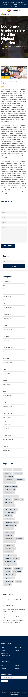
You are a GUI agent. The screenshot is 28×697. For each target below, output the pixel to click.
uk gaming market (9, 578)
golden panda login (9, 492)
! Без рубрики (6, 281)
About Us (4, 650)
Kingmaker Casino (7, 366)
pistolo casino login (9, 545)
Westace (5, 446)
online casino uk (8, 528)
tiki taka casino (17, 571)
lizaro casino (8, 499)
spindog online (17, 568)
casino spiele (8, 473)
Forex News (6, 336)
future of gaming (9, 479)
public (4, 410)
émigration (7, 584)
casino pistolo (17, 469)
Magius (5, 380)
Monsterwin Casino (8, 388)
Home (3, 665)
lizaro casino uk (8, 502)
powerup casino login (10, 561)
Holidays (17, 665)
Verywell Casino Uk (8, 439)
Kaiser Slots (6, 358)
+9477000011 (7, 2)
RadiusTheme (14, 694)
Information (5, 648)
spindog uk (7, 571)
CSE (12, 82)
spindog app (8, 568)
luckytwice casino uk (10, 512)
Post (4, 402)
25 (3, 289)
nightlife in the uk (9, 519)
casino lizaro (8, 469)
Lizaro (4, 369)
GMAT (15, 82)
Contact (17, 668)
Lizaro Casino (6, 373)
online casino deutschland (11, 522)
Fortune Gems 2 (7, 340)
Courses (17, 650)
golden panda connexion (11, 486)
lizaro (15, 496)
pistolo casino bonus (10, 542)
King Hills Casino (7, 362)
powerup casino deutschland (12, 558)
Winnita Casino (7, 450)
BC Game (5, 300)
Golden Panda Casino (8, 347)
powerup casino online (10, 564)
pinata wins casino (9, 532)
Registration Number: (7, 674)
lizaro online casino (9, 505)
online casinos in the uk (10, 525)
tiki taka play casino (9, 574)
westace (18, 581)
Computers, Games (8, 318)
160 (4, 285)
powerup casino (8, 551)
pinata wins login (9, 535)
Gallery (4, 668)
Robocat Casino (7, 417)
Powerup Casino (7, 406)
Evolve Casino (6, 333)
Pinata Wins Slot (7, 395)
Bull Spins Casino (7, 307)
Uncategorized (7, 435)
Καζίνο (5, 454)
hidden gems (8, 496)
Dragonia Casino (7, 329)
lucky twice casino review (11, 509)
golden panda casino (10, 483)
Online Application (19, 648)
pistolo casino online (10, 548)
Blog (4, 303)
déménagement (9, 476)
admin (5, 82)
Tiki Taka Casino (7, 432)
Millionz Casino (7, 384)
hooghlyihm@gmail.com (18, 2)
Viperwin (5, 443)
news (4, 391)
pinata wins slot (8, 538)
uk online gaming (9, 581)
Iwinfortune (6, 355)
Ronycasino (6, 421)
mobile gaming (8, 515)
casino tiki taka (18, 473)
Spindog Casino (7, 424)
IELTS (4, 351)
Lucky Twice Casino (8, 377)
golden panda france (10, 489)
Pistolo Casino (7, 399)
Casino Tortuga (7, 314)
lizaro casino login (18, 499)
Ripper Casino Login (8, 413)
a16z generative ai (7, 296)
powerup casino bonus (10, 555)
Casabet (5, 311)
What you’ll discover (8, 605)
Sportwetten (6, 428)
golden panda (19, 479)
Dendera (5, 325)
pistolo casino (19, 538)
